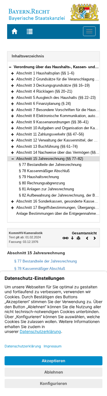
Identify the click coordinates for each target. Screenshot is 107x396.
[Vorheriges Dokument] (87, 237)
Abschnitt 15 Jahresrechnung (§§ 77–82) (49, 159)
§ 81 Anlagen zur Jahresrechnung (46, 189)
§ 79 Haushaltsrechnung (39, 177)
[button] (10, 67)
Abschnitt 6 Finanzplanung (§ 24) (43, 103)
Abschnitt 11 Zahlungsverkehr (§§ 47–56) (50, 134)
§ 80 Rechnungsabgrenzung (42, 183)
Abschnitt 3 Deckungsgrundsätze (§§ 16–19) (53, 85)
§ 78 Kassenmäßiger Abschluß (44, 171)
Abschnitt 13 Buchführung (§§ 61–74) (47, 146)
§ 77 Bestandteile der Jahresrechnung (50, 164)
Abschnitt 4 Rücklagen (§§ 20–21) (44, 91)
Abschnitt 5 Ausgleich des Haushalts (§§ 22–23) (56, 97)
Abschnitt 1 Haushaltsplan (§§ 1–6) (45, 73)
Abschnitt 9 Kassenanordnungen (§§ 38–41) (52, 122)
